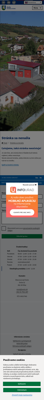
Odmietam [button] (22, 390)
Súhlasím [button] (22, 383)
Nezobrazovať (29, 184)
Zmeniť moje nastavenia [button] (22, 395)
